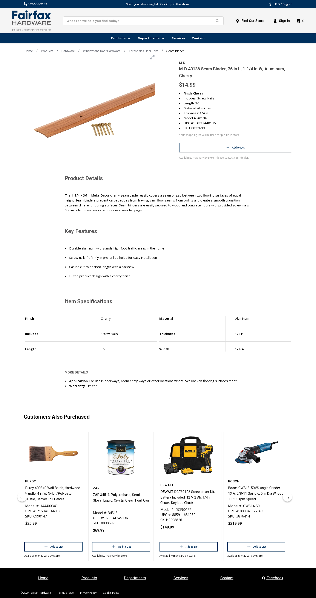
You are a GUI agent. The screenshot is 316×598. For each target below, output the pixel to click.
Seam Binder (175, 51)
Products (47, 51)
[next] (287, 497)
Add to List (238, 147)
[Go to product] (53, 454)
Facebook (274, 578)
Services (180, 578)
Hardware (68, 51)
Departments (135, 578)
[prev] (22, 497)
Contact (226, 578)
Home (29, 51)
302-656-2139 (37, 4)
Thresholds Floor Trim (143, 51)
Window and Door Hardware (102, 51)
